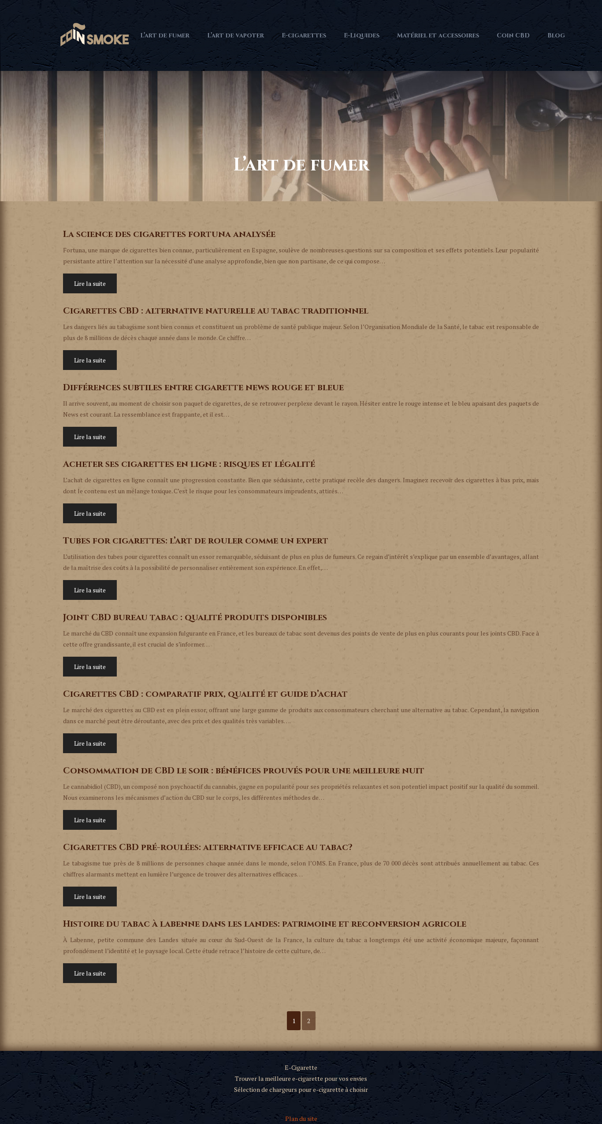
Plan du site (301, 1118)
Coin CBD (513, 35)
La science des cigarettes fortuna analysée (169, 234)
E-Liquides (361, 35)
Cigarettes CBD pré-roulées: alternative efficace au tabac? (208, 847)
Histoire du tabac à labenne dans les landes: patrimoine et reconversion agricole (264, 924)
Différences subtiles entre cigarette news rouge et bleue (203, 387)
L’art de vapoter (235, 35)
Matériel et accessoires (438, 35)
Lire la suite (90, 283)
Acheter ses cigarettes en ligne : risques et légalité (189, 464)
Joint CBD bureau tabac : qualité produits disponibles (195, 617)
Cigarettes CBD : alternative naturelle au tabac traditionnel (215, 311)
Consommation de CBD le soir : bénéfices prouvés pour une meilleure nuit (243, 770)
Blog (556, 35)
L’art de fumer (165, 35)
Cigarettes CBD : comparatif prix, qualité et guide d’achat (205, 694)
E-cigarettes (304, 35)
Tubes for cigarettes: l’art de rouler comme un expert (195, 541)
